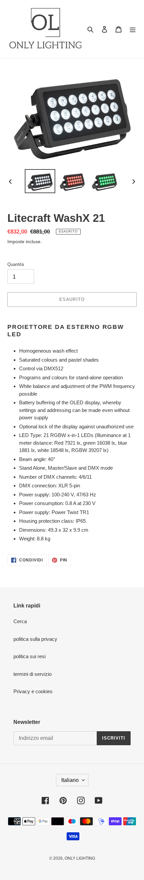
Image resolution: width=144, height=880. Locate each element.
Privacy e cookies (33, 691)
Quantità (15, 264)
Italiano (70, 780)
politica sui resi (29, 656)
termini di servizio (32, 674)
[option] (40, 180)
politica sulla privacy (35, 639)
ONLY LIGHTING (80, 858)
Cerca (20, 621)
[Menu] (133, 29)
